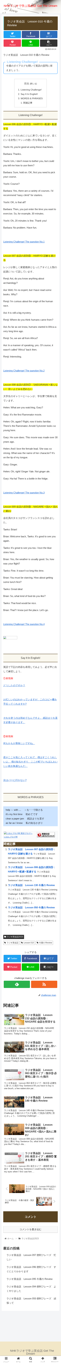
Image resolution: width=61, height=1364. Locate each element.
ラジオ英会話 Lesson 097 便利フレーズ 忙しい (31, 1257)
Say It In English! (29, 94)
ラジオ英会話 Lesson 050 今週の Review (31, 907)
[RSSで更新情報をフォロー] (44, 984)
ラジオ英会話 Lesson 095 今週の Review (30, 1279)
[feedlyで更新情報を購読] (17, 984)
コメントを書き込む (30, 1229)
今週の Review (45, 943)
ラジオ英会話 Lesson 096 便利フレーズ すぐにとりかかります (31, 1269)
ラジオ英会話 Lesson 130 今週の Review (31, 885)
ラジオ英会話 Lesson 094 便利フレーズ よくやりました (31, 1288)
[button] (54, 696)
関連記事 (27, 103)
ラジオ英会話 (12, 943)
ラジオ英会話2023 (15, 937)
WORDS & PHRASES (32, 98)
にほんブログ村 (11, 837)
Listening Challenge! (31, 90)
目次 (26, 83)
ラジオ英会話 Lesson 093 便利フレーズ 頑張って (31, 1300)
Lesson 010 (29, 943)
